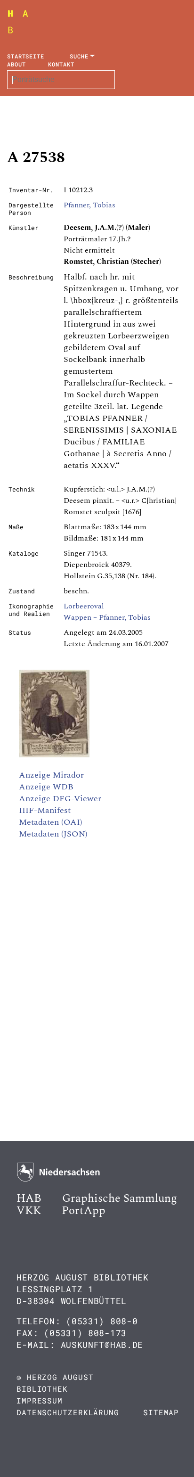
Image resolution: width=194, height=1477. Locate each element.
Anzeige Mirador (51, 775)
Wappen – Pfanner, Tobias (107, 617)
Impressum (39, 1400)
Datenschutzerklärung (67, 1412)
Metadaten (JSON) (53, 834)
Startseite (25, 56)
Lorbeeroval (84, 606)
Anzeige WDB (46, 786)
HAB (28, 1198)
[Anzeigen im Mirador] (54, 755)
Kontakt (61, 64)
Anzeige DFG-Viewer (60, 798)
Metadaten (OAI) (50, 822)
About (16, 64)
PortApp (83, 1210)
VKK (28, 1210)
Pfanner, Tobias (89, 205)
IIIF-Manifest (45, 810)
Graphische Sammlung (119, 1198)
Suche (79, 56)
